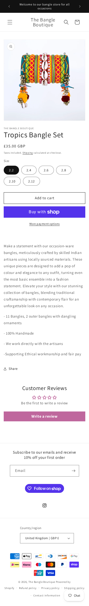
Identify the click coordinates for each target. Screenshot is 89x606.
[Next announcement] (79, 6)
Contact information (46, 595)
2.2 (11, 170)
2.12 (31, 181)
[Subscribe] (73, 471)
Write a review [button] (44, 416)
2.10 (12, 181)
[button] (9, 22)
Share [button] (13, 368)
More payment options (44, 224)
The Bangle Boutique (42, 582)
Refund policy (28, 588)
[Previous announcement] (9, 6)
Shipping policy (74, 588)
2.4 (28, 170)
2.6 (46, 170)
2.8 (63, 170)
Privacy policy (50, 588)
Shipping (27, 152)
